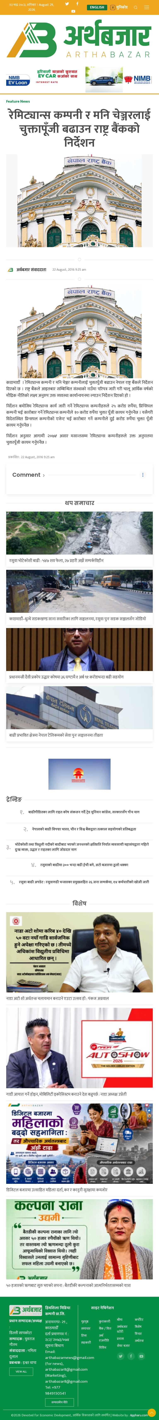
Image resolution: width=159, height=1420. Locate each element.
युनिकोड (122, 7)
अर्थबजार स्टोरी (122, 1329)
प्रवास (120, 1339)
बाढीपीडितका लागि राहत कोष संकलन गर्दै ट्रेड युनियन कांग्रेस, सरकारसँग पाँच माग (84, 812)
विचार (138, 1334)
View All (21, 1371)
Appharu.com (139, 1415)
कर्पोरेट (139, 1320)
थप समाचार (79, 503)
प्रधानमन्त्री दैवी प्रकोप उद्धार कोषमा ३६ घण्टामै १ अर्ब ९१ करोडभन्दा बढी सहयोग (66, 677)
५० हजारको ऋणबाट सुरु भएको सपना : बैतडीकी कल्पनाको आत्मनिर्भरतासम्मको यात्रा (68, 1285)
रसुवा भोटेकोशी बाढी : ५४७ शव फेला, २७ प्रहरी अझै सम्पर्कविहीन (56, 560)
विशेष (79, 903)
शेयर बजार (123, 1346)
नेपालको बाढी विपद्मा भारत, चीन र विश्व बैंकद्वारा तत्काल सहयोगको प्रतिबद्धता (84, 829)
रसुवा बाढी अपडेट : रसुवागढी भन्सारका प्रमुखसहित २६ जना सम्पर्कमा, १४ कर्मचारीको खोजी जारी (84, 882)
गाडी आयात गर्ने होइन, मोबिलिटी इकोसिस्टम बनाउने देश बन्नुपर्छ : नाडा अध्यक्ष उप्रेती (66, 1094)
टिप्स (84, 1335)
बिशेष (138, 1327)
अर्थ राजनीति (104, 1338)
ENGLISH (97, 7)
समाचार (85, 1328)
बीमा (119, 1320)
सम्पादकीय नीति (59, 1402)
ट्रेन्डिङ (14, 799)
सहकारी (86, 1342)
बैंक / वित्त (105, 1328)
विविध (102, 1347)
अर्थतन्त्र (139, 1341)
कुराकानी (104, 1321)
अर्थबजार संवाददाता (31, 269)
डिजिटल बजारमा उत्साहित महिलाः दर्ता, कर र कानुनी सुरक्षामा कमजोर (56, 1190)
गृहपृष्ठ (84, 1321)
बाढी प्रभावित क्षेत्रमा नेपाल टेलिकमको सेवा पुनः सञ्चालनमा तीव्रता (56, 735)
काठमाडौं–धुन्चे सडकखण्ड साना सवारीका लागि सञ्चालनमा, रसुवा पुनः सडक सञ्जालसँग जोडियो (77, 618)
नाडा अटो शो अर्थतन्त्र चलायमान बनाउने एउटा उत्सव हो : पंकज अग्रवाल (57, 998)
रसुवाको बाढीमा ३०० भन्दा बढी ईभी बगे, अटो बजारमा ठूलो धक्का (84, 865)
